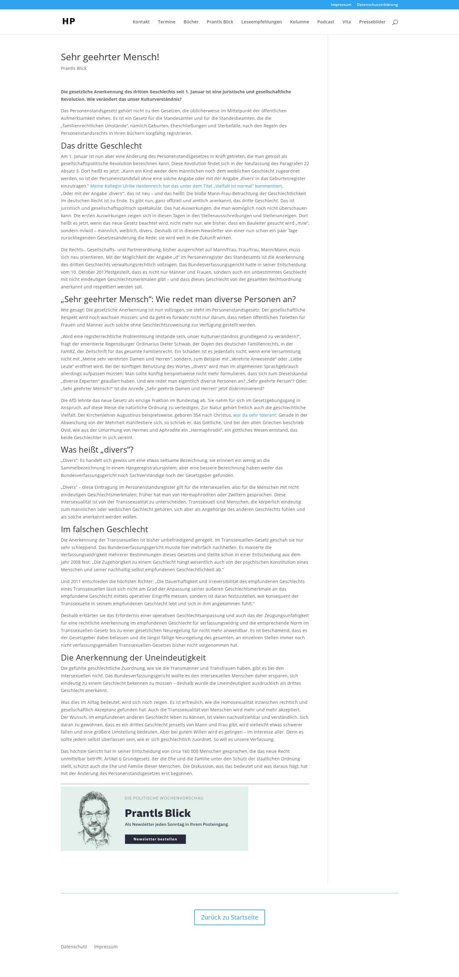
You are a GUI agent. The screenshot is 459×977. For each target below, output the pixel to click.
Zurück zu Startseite (229, 917)
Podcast (325, 22)
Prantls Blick (220, 22)
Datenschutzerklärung (377, 5)
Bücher (191, 22)
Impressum (341, 5)
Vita (347, 22)
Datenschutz (74, 947)
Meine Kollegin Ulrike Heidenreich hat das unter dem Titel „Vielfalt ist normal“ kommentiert (186, 186)
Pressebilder (372, 22)
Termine (166, 22)
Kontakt (141, 22)
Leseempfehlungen (261, 22)
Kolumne (299, 22)
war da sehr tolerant (254, 415)
